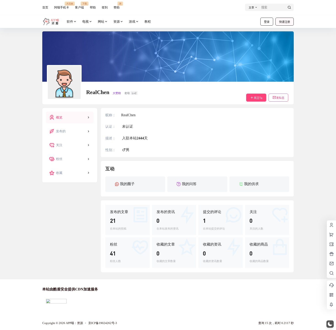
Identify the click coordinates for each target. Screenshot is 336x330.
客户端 (79, 5)
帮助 (93, 7)
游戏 (132, 21)
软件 (70, 21)
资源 (116, 21)
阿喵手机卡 (61, 5)
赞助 (117, 5)
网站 (101, 21)
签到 (105, 7)
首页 (45, 7)
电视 (85, 21)
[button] (330, 324)
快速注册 (284, 22)
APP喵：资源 (74, 323)
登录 (266, 22)
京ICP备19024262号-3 (102, 323)
